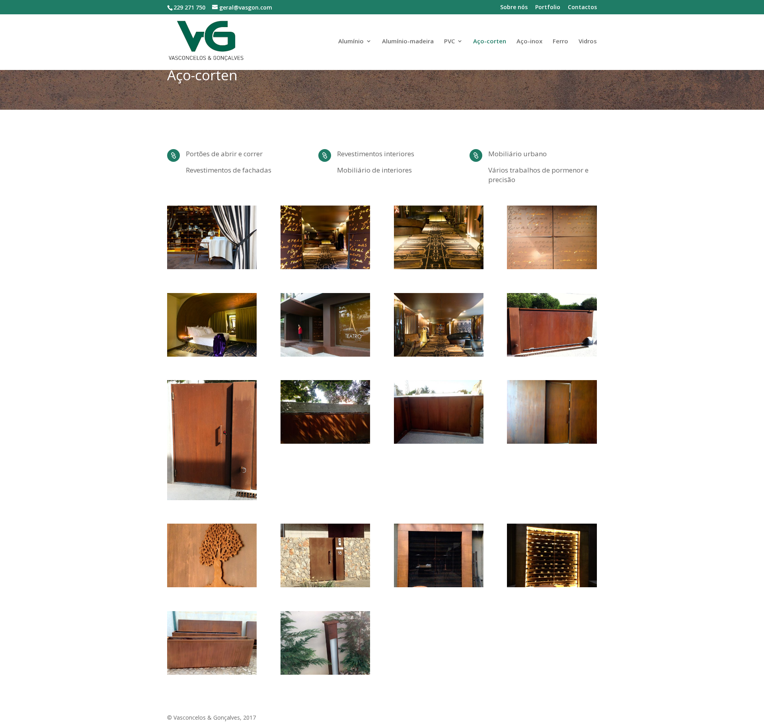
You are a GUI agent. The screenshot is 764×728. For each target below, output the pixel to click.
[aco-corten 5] (212, 585)
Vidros (588, 41)
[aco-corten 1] (551, 354)
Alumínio (351, 41)
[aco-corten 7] (438, 585)
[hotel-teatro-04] (551, 267)
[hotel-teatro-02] (438, 267)
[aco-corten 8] (551, 585)
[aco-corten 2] (212, 498)
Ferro (560, 41)
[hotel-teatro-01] (438, 354)
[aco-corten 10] (212, 672)
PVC (449, 41)
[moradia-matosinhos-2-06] (325, 585)
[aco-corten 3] (325, 441)
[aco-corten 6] (438, 441)
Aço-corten (489, 41)
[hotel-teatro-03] (325, 267)
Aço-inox (529, 41)
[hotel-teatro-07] (212, 267)
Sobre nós (514, 7)
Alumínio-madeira (408, 41)
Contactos (582, 7)
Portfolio (547, 7)
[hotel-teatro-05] (325, 354)
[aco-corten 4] (551, 441)
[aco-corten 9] (325, 672)
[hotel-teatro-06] (212, 354)
